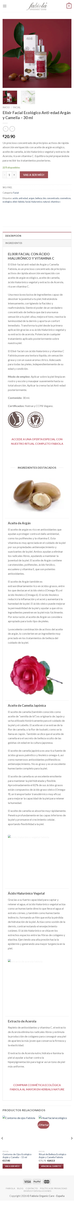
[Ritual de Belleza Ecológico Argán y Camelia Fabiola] (55, 1132)
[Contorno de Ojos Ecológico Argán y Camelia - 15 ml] (19, 1132)
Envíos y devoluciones (37, 1191)
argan (31, 198)
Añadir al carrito (51, 1166)
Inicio (6, 107)
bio (44, 198)
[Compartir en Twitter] (18, 209)
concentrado (53, 198)
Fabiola (10, 1188)
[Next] (66, 53)
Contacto (32, 1188)
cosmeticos (65, 198)
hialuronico (36, 201)
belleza (38, 198)
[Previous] (8, 53)
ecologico (7, 201)
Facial (17, 107)
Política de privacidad (53, 1188)
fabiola (21, 201)
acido (15, 198)
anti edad (23, 198)
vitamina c (55, 201)
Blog (20, 1188)
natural (46, 201)
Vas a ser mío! (34, 174)
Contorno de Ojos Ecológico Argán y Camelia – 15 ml (17, 1156)
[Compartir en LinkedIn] (37, 209)
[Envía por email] (24, 209)
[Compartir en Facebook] (12, 209)
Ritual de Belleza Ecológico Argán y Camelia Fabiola (52, 1156)
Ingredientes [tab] (13, 243)
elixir (15, 201)
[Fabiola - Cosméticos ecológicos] (37, 6)
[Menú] (5, 6)
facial (27, 201)
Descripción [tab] (13, 235)
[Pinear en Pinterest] (30, 209)
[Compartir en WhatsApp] (6, 209)
